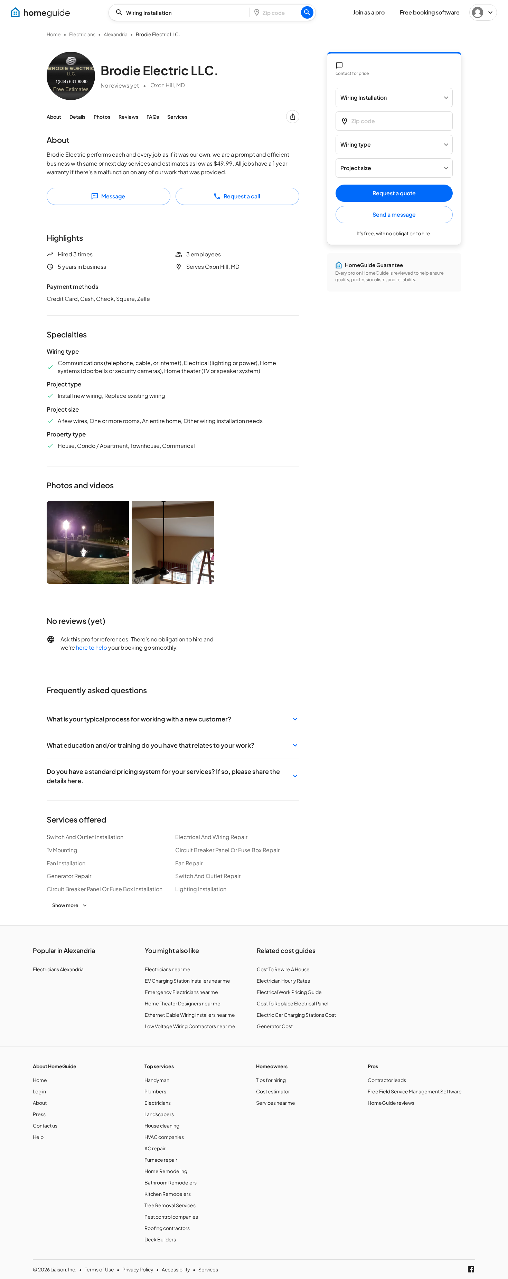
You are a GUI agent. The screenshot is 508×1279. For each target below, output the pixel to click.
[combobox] (181, 12)
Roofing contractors (167, 1228)
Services (177, 117)
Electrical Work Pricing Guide (289, 992)
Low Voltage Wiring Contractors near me (190, 1026)
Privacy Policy (137, 1269)
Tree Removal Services (170, 1205)
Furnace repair (160, 1160)
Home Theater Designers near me (182, 1003)
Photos (102, 117)
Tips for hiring (271, 1080)
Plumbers (155, 1091)
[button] (173, 719)
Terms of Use (99, 1269)
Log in (39, 1091)
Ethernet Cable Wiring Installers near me (190, 1015)
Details (77, 117)
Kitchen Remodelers (167, 1194)
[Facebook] (471, 1269)
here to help (91, 647)
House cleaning (161, 1125)
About (54, 117)
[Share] (292, 116)
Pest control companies (171, 1216)
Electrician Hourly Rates (283, 980)
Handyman (156, 1080)
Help (38, 1137)
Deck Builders (160, 1239)
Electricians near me (167, 969)
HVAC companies (164, 1137)
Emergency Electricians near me (181, 992)
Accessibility (176, 1269)
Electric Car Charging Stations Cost (296, 1015)
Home (54, 34)
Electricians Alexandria (58, 969)
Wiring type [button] (355, 144)
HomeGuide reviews (391, 1103)
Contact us (45, 1125)
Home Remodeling (165, 1171)
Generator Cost (275, 1026)
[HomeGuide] (40, 12)
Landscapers (159, 1114)
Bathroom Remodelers (170, 1182)
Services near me (275, 1103)
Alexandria (116, 34)
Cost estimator (273, 1091)
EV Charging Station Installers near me (187, 980)
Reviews (128, 117)
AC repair (155, 1148)
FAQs (153, 117)
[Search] (307, 12)
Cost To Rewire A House (283, 969)
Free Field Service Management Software (415, 1091)
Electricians (82, 34)
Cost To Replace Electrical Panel (292, 1003)
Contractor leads (387, 1080)
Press (39, 1114)
